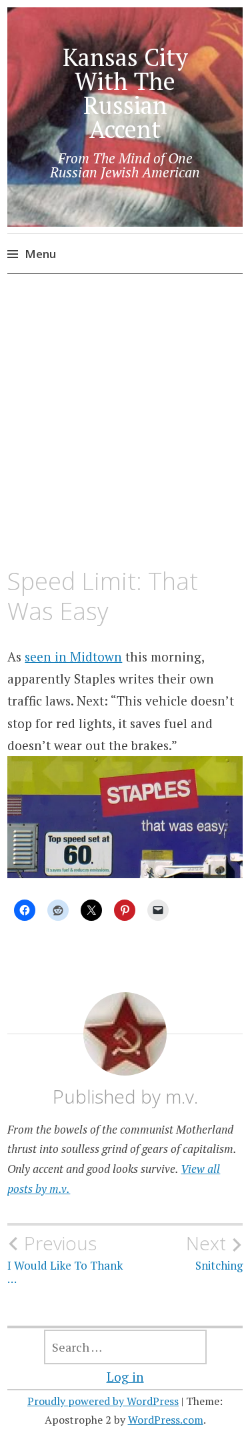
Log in (125, 1376)
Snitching (214, 1252)
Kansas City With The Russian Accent (125, 93)
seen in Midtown (73, 656)
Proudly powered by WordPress (103, 1401)
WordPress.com (165, 1419)
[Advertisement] (125, 422)
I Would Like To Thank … (65, 1259)
